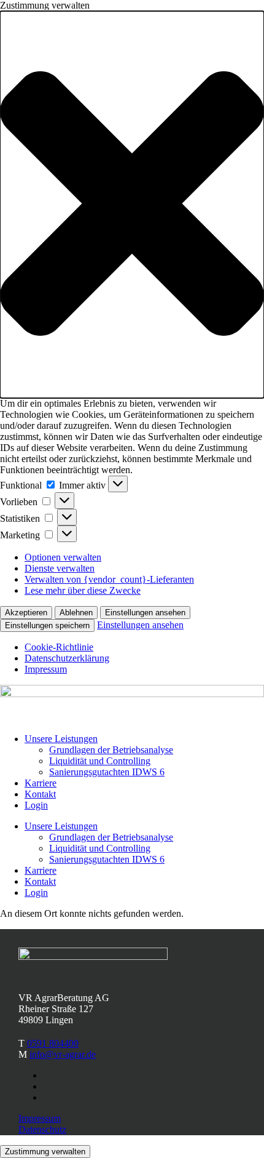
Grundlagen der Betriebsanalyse (111, 750)
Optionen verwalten (63, 557)
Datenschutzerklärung (67, 658)
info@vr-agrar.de (62, 1054)
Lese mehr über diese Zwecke (83, 590)
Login (36, 805)
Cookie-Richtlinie (59, 647)
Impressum (46, 669)
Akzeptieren (26, 612)
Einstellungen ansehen (145, 612)
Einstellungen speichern (47, 625)
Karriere (40, 783)
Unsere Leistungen (61, 738)
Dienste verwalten (60, 568)
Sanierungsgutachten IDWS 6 (107, 772)
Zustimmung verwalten (45, 1151)
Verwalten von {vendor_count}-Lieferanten (109, 579)
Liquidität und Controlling (99, 761)
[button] (132, 204)
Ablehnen (76, 612)
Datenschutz (42, 1129)
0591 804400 (53, 1043)
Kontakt (40, 794)
